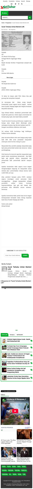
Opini (24, 474)
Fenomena (10, 470)
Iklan (28, 484)
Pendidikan (5, 474)
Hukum (4, 466)
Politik (9, 466)
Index (13, 485)
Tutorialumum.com (20, 485)
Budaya (14, 466)
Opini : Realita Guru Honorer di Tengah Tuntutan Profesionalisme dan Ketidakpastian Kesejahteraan (18, 355)
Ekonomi (4, 470)
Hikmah (14, 474)
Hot (10, 474)
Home (5, 484)
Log (26, 485)
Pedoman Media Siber (17, 484)
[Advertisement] (16, 234)
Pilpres (24, 466)
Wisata (19, 474)
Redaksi (9, 484)
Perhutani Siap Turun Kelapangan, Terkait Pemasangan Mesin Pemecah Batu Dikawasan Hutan (17, 348)
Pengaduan (12, 29)
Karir (24, 484)
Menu (5, 13)
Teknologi (23, 470)
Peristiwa (17, 470)
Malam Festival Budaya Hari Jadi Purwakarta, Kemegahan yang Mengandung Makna (16, 370)
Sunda (18, 466)
